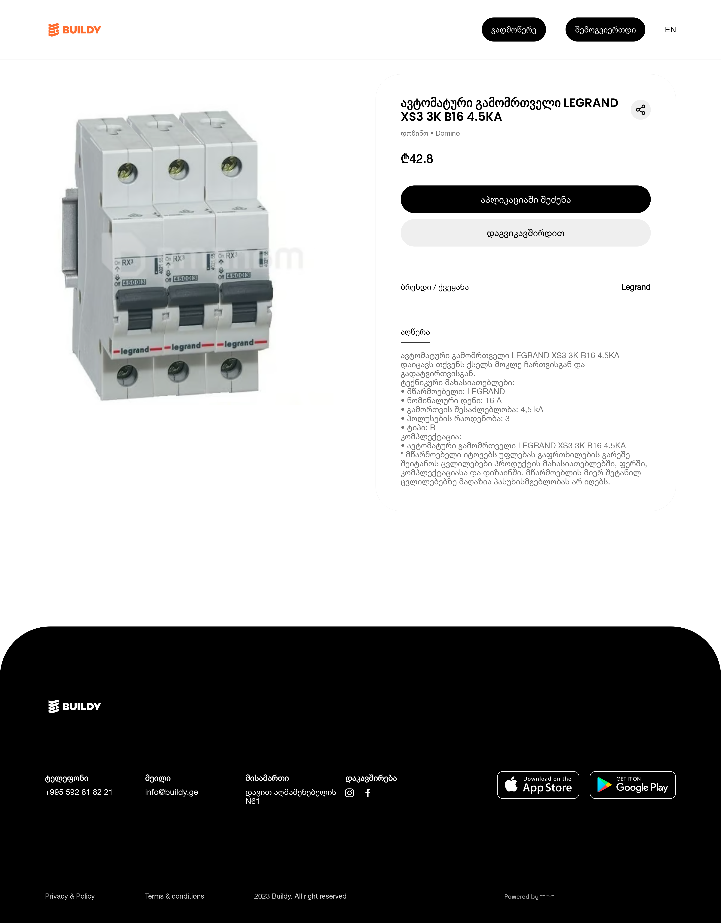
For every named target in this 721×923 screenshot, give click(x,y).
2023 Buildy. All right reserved (300, 896)
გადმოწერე (513, 29)
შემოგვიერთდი (605, 29)
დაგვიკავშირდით (526, 232)
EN (670, 29)
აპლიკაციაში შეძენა (526, 199)
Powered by (522, 896)
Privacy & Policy (70, 896)
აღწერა (415, 331)
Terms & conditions (174, 896)
